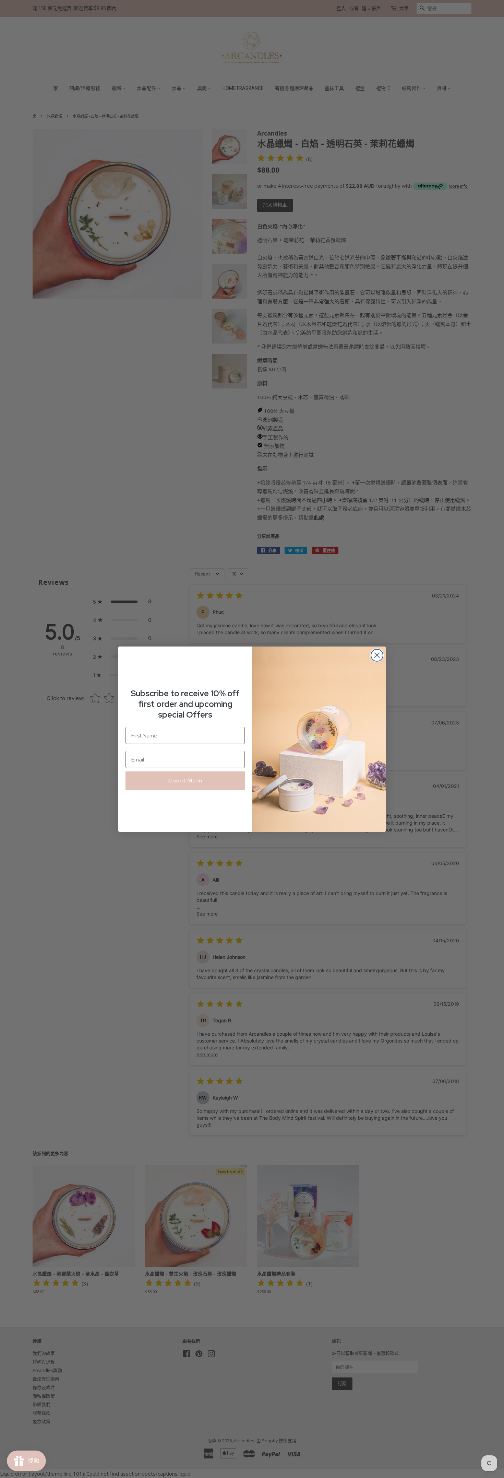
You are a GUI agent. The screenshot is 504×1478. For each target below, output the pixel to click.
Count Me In (185, 780)
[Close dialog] (377, 655)
